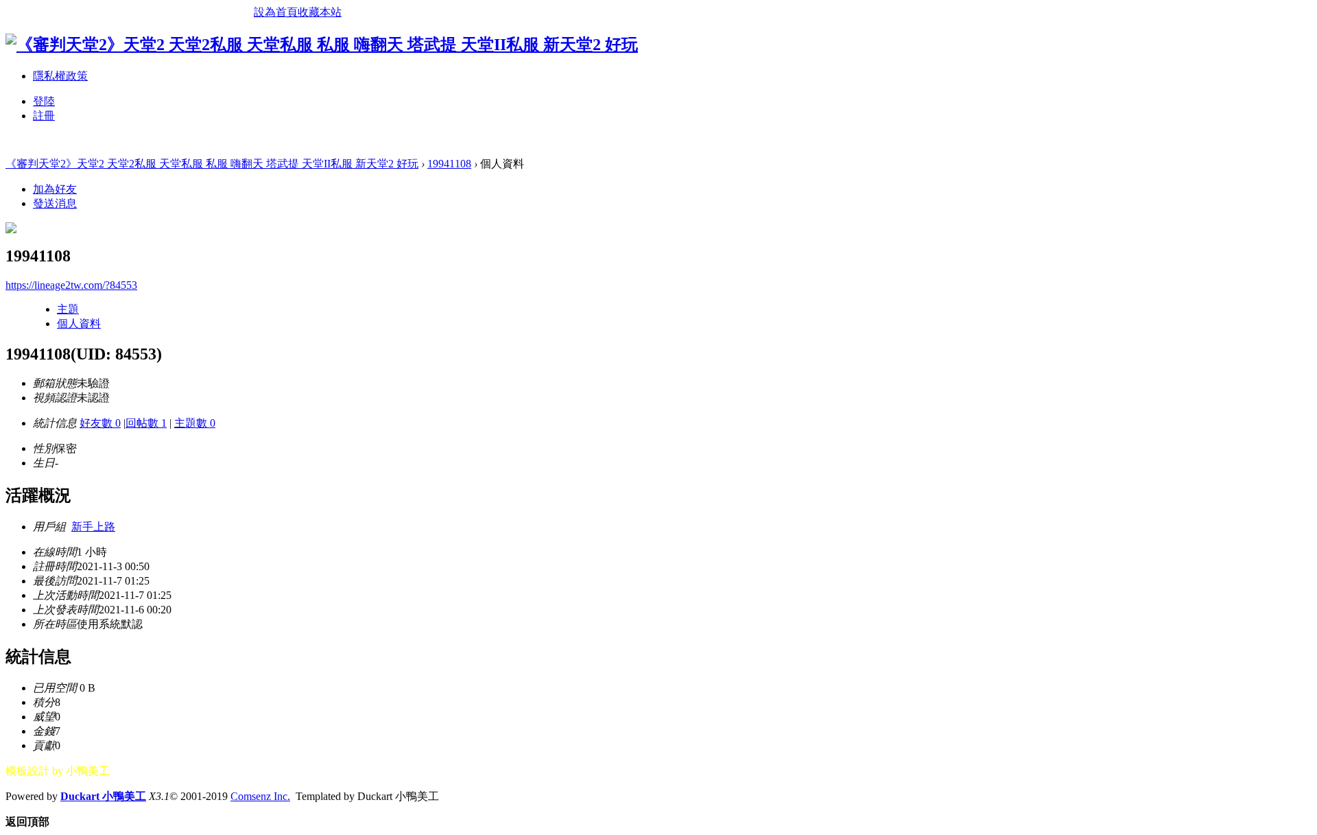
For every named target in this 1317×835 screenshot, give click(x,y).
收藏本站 (320, 12)
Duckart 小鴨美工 (103, 796)
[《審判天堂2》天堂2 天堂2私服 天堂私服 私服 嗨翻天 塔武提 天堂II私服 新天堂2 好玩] (321, 45)
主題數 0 (194, 423)
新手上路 (93, 526)
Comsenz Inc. (260, 796)
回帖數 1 (146, 423)
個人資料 (79, 323)
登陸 (44, 101)
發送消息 (55, 203)
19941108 (449, 163)
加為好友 (55, 189)
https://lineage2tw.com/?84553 (71, 285)
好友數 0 (100, 423)
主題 (68, 309)
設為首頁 (276, 12)
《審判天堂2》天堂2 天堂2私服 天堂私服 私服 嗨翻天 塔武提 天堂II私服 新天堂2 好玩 (211, 163)
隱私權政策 (60, 76)
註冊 (44, 115)
